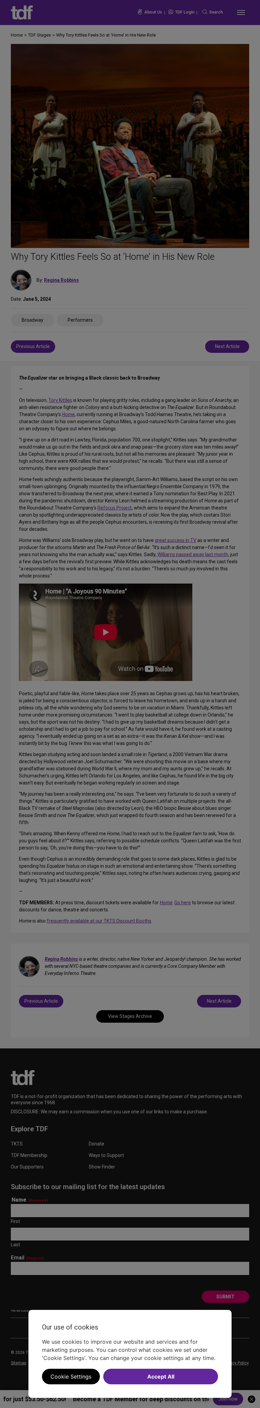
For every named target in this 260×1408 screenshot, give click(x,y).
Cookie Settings (70, 1376)
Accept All (160, 1376)
